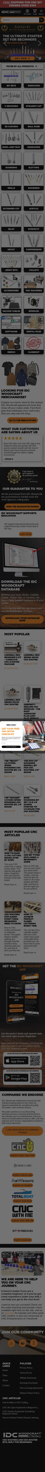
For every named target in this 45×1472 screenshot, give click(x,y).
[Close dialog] (43, 723)
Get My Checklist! (11, 746)
